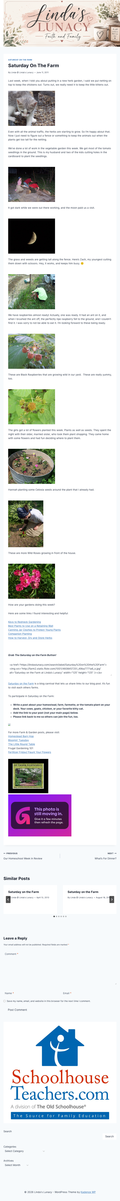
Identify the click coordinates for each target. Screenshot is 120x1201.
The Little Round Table (21, 744)
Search (8, 1131)
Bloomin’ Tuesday (18, 740)
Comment (11, 954)
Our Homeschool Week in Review (23, 856)
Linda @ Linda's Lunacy (22, 72)
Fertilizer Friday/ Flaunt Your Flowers (29, 752)
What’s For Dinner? (105, 856)
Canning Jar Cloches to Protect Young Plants (34, 629)
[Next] (111, 899)
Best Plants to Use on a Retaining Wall (30, 625)
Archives (9, 1160)
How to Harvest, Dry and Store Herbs (30, 637)
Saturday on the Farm (20, 60)
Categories (10, 1146)
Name (9, 993)
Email (67, 993)
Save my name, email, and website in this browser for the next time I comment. (49, 1001)
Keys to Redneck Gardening (24, 622)
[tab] (54, 916)
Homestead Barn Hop (21, 736)
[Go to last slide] (8, 899)
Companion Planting (20, 633)
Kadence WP (88, 1192)
